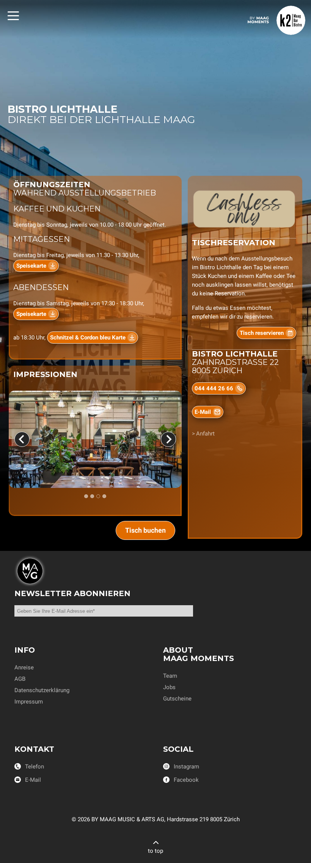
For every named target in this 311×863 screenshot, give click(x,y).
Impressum (28, 701)
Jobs (169, 687)
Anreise (24, 667)
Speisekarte (31, 265)
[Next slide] (168, 439)
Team (170, 675)
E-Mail (203, 412)
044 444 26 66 (214, 388)
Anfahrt (205, 433)
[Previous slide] (22, 439)
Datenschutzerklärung (41, 690)
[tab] (86, 496)
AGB (19, 678)
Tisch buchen (145, 530)
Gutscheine (177, 698)
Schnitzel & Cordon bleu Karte (88, 337)
